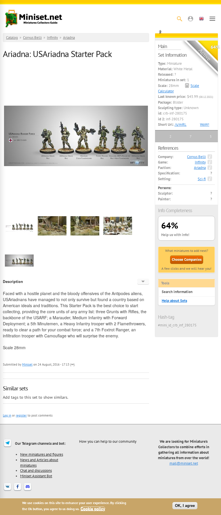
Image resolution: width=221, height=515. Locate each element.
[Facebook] (17, 490)
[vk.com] (7, 490)
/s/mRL (180, 124)
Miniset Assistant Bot (36, 476)
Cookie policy (93, 509)
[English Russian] (143, 281)
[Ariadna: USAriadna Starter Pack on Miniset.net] (19, 239)
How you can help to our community (107, 441)
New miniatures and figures (41, 454)
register (21, 415)
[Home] (33, 19)
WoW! (204, 124)
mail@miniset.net (183, 463)
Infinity (52, 37)
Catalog (12, 37)
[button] (190, 19)
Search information (177, 291)
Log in (7, 415)
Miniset (27, 364)
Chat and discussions (36, 470)
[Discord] (27, 490)
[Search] (179, 19)
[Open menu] (212, 19)
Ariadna (69, 37)
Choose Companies (186, 259)
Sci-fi (202, 178)
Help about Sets (174, 300)
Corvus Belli (32, 37)
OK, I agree (185, 505)
